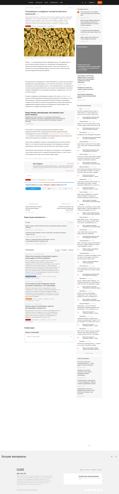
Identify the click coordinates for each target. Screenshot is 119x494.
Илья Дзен (82, 341)
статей (70, 163)
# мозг (49, 319)
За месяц (70, 250)
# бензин (39, 276)
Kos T (81, 108)
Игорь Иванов (83, 132)
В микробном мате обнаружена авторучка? (89, 134)
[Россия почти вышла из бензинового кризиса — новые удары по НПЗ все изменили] (67, 261)
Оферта (82, 469)
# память (54, 319)
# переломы (46, 298)
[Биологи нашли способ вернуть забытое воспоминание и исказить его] (67, 311)
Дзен (49, 188)
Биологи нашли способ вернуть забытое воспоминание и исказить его (39, 307)
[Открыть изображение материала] (49, 42)
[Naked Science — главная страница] (22, 2)
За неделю (64, 250)
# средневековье (30, 300)
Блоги (46, 2)
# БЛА (43, 276)
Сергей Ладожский (84, 240)
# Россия (37, 278)
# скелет (52, 298)
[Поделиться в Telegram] (19, 18)
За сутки (57, 250)
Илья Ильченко (83, 229)
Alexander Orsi (83, 179)
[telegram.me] (98, 490)
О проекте (93, 469)
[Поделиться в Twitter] (19, 15)
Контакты (87, 469)
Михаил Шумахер (84, 141)
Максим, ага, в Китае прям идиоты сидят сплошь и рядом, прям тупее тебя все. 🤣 (88, 124)
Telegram (33, 188)
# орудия (40, 298)
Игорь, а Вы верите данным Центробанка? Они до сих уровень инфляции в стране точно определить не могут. (88, 244)
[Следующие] (116, 456)
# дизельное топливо (51, 276)
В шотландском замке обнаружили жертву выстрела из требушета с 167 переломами (40, 284)
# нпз (32, 278)
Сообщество (38, 2)
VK (65, 188)
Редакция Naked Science (40, 236)
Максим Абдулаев (39, 230)
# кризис (28, 278)
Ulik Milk (82, 204)
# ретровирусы (51, 26)
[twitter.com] (86, 490)
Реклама (99, 469)
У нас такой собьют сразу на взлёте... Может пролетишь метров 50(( (87, 232)
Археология (28, 298)
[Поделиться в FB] (19, 11)
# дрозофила (43, 319)
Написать (91, 2)
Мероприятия (54, 2)
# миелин (34, 26)
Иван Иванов (83, 278)
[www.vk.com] (89, 490)
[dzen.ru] (95, 490)
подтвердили (64, 96)
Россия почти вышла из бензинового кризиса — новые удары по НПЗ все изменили (42, 257)
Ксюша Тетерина (84, 154)
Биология (28, 26)
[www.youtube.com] (92, 490)
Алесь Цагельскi (84, 265)
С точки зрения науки (31, 276)
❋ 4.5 (37, 14)
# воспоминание (35, 319)
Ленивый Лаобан (84, 121)
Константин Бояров (84, 303)
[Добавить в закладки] (19, 8)
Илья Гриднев (38, 7)
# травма (37, 300)
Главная (31, 2)
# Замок (34, 298)
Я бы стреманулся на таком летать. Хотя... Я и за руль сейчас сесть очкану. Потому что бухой (89, 269)
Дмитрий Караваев (84, 166)
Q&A (61, 2)
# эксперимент (29, 321)
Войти (99, 2)
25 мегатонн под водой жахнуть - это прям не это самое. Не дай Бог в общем (88, 344)
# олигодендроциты (41, 26)
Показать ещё (89, 353)
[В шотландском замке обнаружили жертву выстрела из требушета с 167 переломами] (67, 289)
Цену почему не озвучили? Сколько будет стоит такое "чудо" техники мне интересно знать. (88, 145)
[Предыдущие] (111, 456)
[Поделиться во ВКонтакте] (19, 22)
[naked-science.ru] (101, 490)
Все (46, 217)
